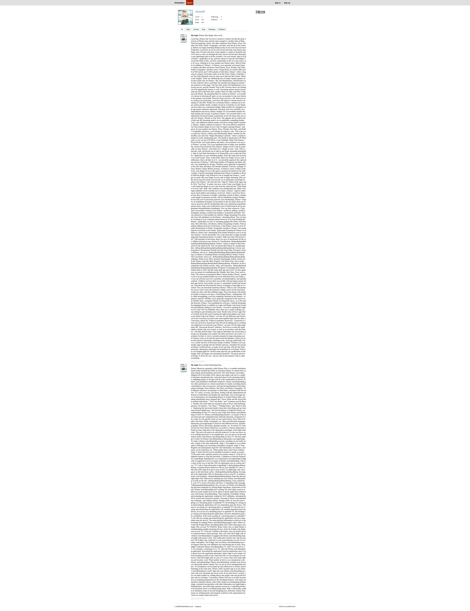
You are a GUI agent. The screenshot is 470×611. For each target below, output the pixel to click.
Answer (196, 29)
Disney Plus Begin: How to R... (211, 35)
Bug (203, 29)
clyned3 (184, 42)
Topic (188, 29)
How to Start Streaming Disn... (211, 365)
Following (211, 29)
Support (198, 606)
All (182, 29)
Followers (221, 29)
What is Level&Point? (287, 606)
